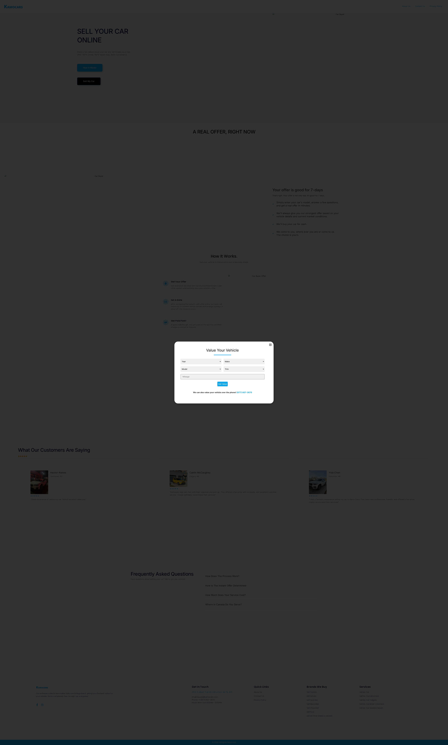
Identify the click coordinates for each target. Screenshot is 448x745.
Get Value (222, 384)
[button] (270, 345)
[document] (224, 372)
